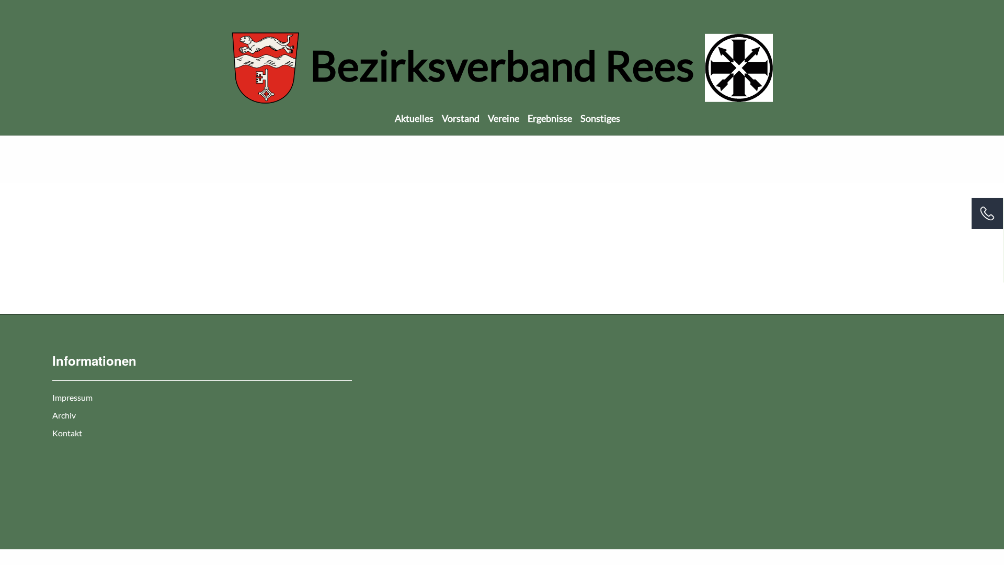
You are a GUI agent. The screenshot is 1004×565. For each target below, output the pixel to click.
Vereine (503, 118)
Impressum (72, 397)
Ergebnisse (550, 118)
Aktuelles (414, 118)
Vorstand (461, 118)
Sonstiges (600, 118)
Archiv (64, 415)
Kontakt (67, 433)
